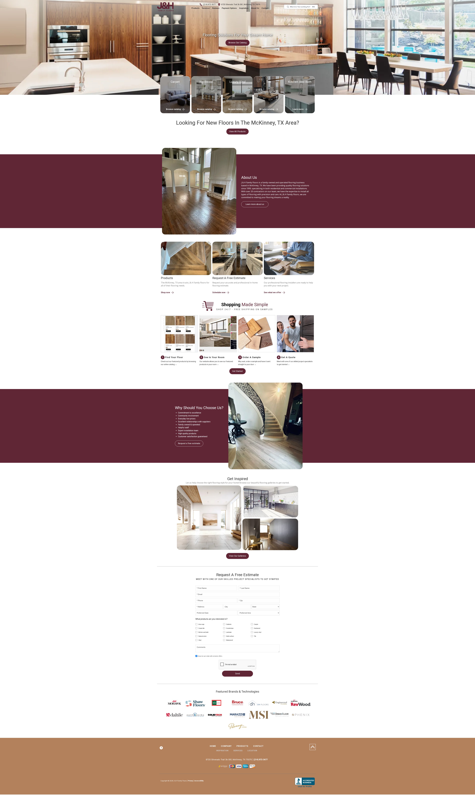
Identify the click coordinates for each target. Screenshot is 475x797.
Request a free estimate (189, 443)
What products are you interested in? (211, 619)
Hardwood (257, 628)
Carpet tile (201, 628)
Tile (255, 636)
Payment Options (229, 8)
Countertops (230, 628)
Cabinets (228, 624)
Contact (265, 8)
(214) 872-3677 (209, 4)
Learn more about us (255, 203)
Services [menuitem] (238, 751)
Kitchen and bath (203, 632)
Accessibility (198, 781)
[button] (195, 8)
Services (206, 8)
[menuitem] (161, 749)
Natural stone (202, 636)
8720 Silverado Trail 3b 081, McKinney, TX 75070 (240, 4)
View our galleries (237, 556)
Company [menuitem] (226, 746)
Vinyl (199, 640)
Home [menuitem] (213, 746)
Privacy (190, 781)
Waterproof (229, 640)
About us (255, 8)
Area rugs (201, 624)
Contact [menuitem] (258, 746)
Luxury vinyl (257, 632)
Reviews (215, 8)
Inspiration (244, 8)
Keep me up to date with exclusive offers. (210, 656)
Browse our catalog (237, 42)
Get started (237, 371)
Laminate (229, 632)
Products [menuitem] (242, 746)
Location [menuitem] (252, 751)
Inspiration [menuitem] (222, 751)
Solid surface (230, 636)
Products (196, 8)
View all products (237, 131)
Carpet (256, 624)
